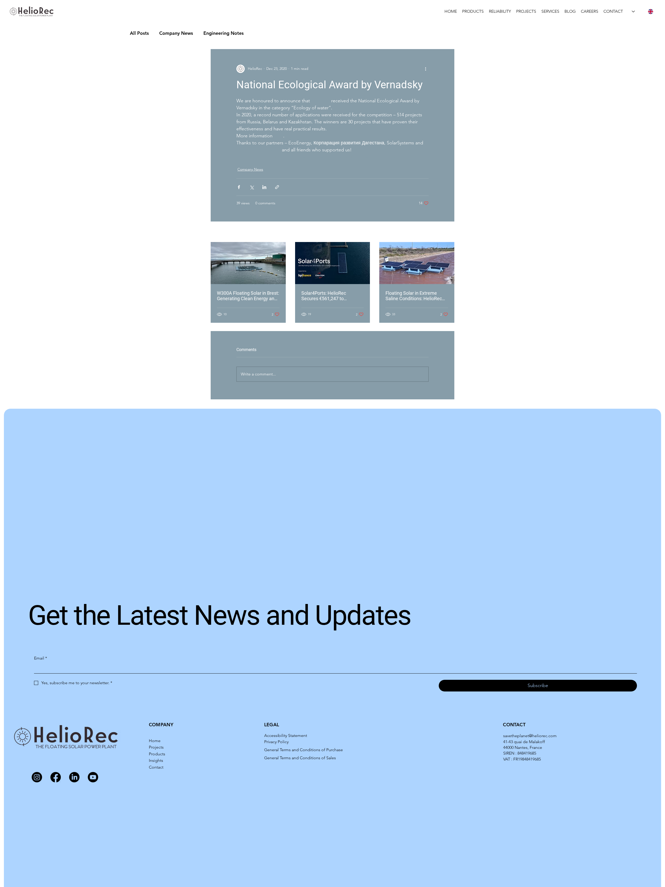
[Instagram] (37, 777)
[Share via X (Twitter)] (251, 187)
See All (449, 232)
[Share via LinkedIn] (264, 187)
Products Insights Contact (157, 760)
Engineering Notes (223, 33)
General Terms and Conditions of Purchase (303, 749)
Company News (176, 33)
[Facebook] (55, 777)
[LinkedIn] (74, 777)
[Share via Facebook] (238, 187)
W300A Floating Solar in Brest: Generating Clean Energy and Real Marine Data (248, 295)
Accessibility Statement (285, 735)
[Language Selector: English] (642, 11)
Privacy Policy (276, 741)
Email (40, 658)
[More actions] (425, 69)
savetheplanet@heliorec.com (530, 735)
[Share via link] (277, 187)
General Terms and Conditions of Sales (300, 757)
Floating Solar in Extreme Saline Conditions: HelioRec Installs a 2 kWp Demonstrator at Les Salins (416, 295)
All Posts (139, 33)
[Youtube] (93, 777)
